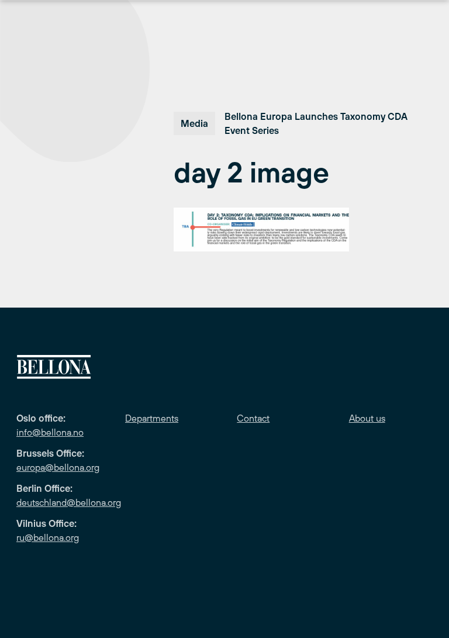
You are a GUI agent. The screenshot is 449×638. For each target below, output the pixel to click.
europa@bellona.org (57, 467)
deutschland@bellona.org (68, 502)
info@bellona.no (50, 432)
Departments (151, 418)
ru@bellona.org (47, 537)
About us (367, 418)
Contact (253, 418)
